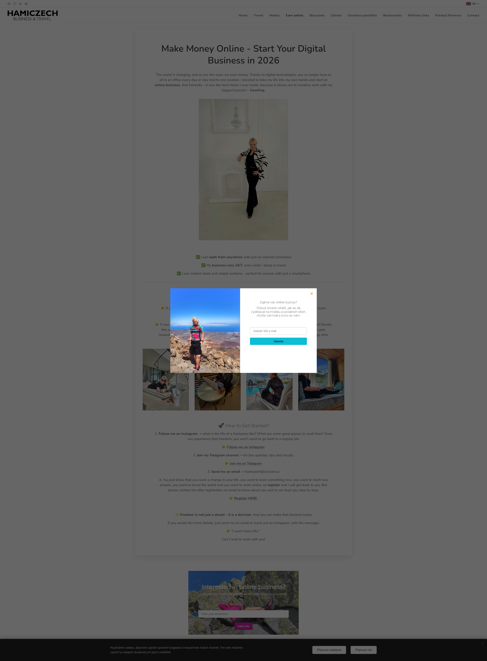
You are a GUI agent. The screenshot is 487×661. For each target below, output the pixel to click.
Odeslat (278, 341)
